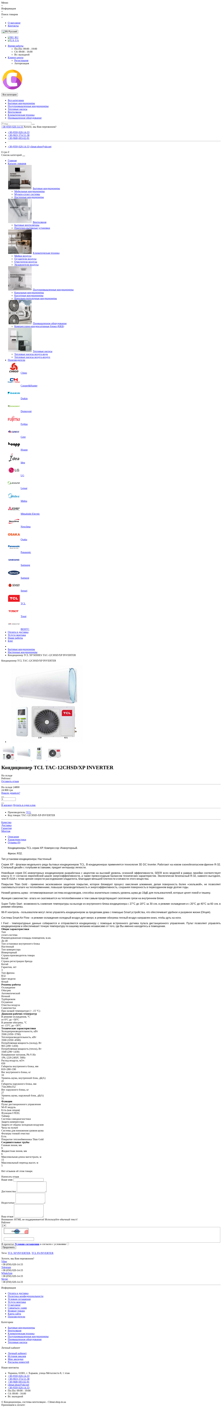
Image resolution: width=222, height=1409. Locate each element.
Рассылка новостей (18, 1362)
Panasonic (26, 552)
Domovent (26, 411)
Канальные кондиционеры (29, 292)
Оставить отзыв (10, 781)
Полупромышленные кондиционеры (28, 106)
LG (22, 475)
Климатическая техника (21, 115)
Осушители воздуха (25, 258)
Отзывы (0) (14, 842)
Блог (10, 640)
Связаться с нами (17, 1307)
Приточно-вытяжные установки (32, 228)
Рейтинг (6, 1222)
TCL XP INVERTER (19, 1253)
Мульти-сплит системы (27, 194)
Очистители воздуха (25, 261)
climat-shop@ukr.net (40, 146)
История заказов (17, 1356)
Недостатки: (8, 1202)
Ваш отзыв (7, 1216)
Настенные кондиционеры (29, 197)
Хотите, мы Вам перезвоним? (40, 126)
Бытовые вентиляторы (26, 225)
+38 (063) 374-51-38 (18, 135)
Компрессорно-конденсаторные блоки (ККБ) (39, 326)
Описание (13, 836)
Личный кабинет (17, 1353)
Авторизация (21, 63)
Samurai (25, 578)
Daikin (24, 398)
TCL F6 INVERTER (42, 1253)
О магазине (14, 22)
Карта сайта (14, 1313)
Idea (23, 462)
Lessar (24, 488)
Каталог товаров (17, 163)
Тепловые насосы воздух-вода (31, 354)
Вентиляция (14, 112)
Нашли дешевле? (10, 793)
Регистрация (21, 60)
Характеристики (17, 839)
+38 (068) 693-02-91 (18, 138)
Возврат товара (16, 1310)
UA (16, 40)
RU (16, 37)
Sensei (24, 590)
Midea (24, 501)
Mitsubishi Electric (30, 513)
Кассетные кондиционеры (28, 295)
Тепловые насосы (17, 109)
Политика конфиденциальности (25, 1296)
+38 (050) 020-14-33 (18, 132)
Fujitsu (24, 424)
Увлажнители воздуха (26, 264)
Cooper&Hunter (29, 385)
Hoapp (24, 449)
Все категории (16, 100)
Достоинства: (8, 1191)
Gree (23, 437)
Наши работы (15, 638)
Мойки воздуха (22, 256)
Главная (12, 160)
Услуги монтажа (17, 635)
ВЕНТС (25, 629)
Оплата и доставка (18, 632)
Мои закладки (15, 1359)
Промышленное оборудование (25, 117)
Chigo (24, 372)
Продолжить (9, 1247)
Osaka (24, 539)
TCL (23, 603)
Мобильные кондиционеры (29, 191)
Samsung (25, 565)
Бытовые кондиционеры (21, 103)
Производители (16, 360)
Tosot (23, 616)
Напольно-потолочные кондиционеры (35, 298)
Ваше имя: (7, 1179)
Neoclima (26, 526)
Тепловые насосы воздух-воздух (32, 357)
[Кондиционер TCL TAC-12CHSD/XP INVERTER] (47, 741)
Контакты (13, 25)
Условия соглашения (19, 1299)
